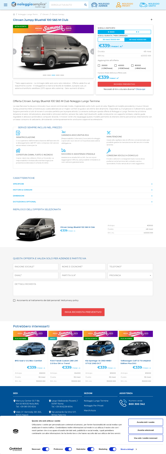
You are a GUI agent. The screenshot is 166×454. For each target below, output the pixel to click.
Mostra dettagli (127, 449)
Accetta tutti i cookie (145, 422)
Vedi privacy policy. (70, 300)
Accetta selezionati (146, 430)
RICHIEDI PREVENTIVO (124, 84)
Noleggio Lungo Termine (96, 401)
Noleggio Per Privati (93, 406)
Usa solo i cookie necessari (145, 438)
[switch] (68, 449)
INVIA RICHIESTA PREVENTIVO (83, 312)
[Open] (85, 5)
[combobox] (67, 5)
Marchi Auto (90, 410)
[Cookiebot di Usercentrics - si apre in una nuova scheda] (15, 449)
